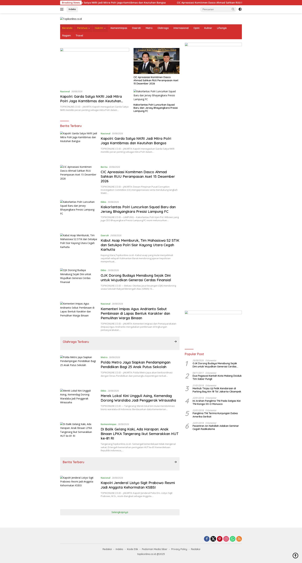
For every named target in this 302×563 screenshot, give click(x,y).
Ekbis (103, 201)
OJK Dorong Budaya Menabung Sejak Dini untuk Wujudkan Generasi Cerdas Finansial (136, 277)
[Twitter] (213, 539)
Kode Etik (132, 549)
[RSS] (239, 539)
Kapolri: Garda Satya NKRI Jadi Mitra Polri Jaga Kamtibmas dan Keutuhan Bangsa (98, 2)
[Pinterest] (219, 539)
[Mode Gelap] (240, 9)
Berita (104, 166)
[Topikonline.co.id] (71, 18)
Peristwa (82, 28)
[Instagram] (226, 539)
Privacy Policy (179, 549)
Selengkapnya (120, 512)
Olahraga (163, 28)
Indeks (72, 9)
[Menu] (62, 9)
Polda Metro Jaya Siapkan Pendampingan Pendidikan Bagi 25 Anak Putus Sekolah (135, 364)
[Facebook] (207, 539)
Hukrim (99, 28)
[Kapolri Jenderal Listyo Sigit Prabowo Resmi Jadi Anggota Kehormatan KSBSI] (78, 490)
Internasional (181, 28)
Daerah (136, 28)
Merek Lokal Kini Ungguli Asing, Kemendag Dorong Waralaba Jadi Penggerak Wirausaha (138, 397)
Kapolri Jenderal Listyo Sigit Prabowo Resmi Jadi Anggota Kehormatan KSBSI (138, 485)
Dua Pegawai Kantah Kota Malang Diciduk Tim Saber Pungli (217, 377)
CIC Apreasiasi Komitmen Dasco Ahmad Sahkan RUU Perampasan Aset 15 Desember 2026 (214, 2)
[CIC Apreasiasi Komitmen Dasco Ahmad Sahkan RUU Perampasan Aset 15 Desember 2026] (156, 61)
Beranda (67, 28)
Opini (196, 28)
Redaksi (107, 549)
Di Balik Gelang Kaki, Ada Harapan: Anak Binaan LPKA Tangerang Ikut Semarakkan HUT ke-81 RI (139, 433)
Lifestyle (222, 28)
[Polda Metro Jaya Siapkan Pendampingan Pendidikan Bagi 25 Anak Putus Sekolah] (78, 369)
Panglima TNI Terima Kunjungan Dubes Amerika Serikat (215, 415)
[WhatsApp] (232, 539)
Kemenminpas (119, 28)
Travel (79, 35)
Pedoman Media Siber (154, 549)
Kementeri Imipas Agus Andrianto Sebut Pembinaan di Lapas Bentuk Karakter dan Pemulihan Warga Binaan (135, 313)
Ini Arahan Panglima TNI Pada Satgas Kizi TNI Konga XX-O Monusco (217, 402)
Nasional (65, 91)
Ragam (66, 35)
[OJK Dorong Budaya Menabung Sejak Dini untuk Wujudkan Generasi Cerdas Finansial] (78, 282)
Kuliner (208, 28)
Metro (149, 28)
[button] (233, 9)
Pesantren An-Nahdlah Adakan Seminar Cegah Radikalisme (216, 427)
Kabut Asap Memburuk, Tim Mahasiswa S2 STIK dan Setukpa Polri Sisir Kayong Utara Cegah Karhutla (140, 245)
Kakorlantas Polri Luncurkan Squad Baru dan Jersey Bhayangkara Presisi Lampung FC (156, 108)
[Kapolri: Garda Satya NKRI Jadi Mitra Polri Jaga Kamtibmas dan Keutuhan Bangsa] (94, 67)
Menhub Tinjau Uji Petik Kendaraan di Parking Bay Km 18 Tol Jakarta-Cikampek (217, 390)
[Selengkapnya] (175, 341)
